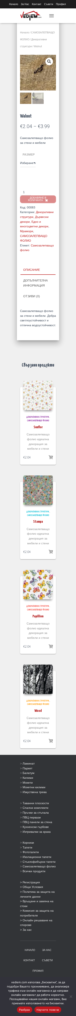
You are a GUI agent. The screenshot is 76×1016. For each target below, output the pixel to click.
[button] (49, 61)
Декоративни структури (37, 417)
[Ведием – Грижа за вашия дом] (32, 15)
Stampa (38, 522)
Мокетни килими (34, 787)
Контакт (36, 4)
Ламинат (29, 763)
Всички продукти (34, 871)
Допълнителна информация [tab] (35, 283)
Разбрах (24, 1009)
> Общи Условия (31, 887)
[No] (71, 996)
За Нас (25, 4)
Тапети (27, 847)
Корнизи (28, 842)
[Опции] (51, 457)
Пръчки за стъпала (36, 812)
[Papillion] (38, 584)
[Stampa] (38, 490)
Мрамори (26, 231)
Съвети (48, 4)
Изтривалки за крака (37, 831)
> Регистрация (30, 882)
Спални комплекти (35, 807)
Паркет (27, 768)
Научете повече (48, 1009)
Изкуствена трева (35, 792)
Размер (29, 154)
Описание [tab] (31, 269)
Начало (13, 4)
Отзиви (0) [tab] (31, 296)
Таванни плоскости (36, 803)
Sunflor (38, 427)
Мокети (28, 782)
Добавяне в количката (37, 199)
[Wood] (38, 679)
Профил (61, 4)
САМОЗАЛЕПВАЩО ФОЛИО (38, 420)
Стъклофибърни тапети (39, 861)
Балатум (28, 773)
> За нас (26, 929)
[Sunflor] (38, 395)
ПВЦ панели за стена (37, 822)
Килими (28, 777)
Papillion (38, 616)
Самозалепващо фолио (39, 866)
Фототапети (31, 852)
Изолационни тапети (37, 857)
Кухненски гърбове (36, 827)
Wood (38, 711)
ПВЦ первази (32, 817)
